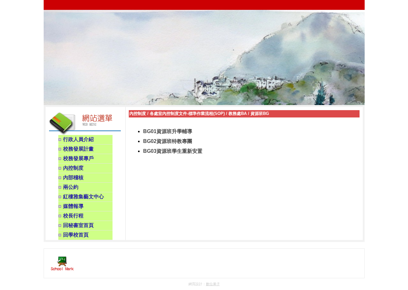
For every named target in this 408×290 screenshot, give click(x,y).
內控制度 (137, 113)
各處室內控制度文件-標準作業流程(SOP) (187, 113)
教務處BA (238, 113)
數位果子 (213, 284)
